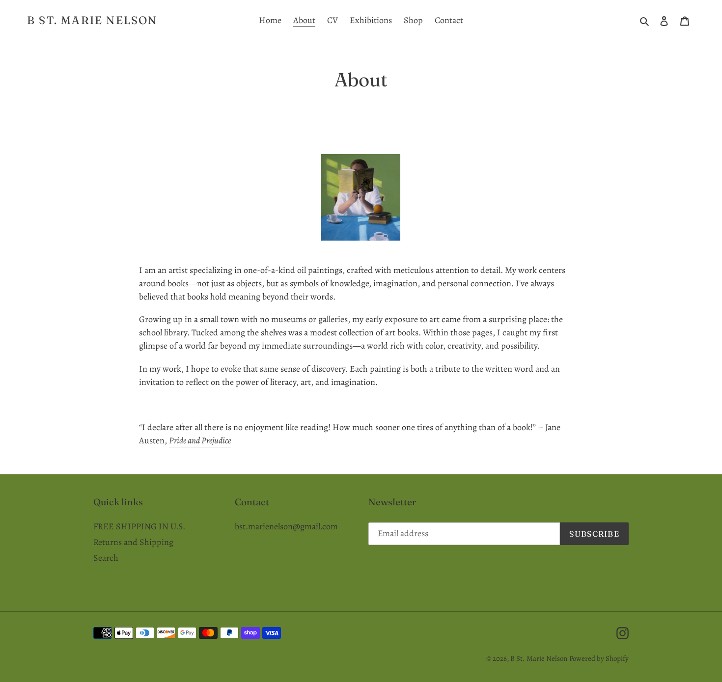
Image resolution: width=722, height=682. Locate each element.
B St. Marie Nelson (92, 20)
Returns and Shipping (133, 542)
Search (105, 558)
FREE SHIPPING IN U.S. (139, 526)
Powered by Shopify (599, 658)
